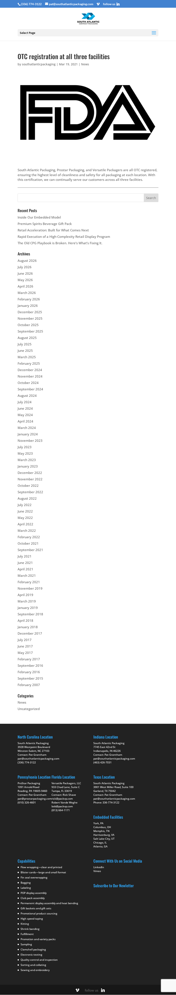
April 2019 (25, 595)
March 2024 (27, 428)
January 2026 (28, 305)
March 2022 (27, 530)
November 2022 (30, 479)
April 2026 (25, 286)
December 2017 (30, 633)
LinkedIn (98, 867)
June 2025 (25, 350)
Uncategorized (29, 709)
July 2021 (25, 556)
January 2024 (28, 434)
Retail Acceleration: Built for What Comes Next (53, 230)
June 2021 (25, 562)
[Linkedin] (118, 4)
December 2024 (30, 370)
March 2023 (27, 460)
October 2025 (28, 325)
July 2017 (25, 640)
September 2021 (30, 550)
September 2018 (30, 614)
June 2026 (25, 273)
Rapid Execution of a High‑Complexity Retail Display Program (64, 236)
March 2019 (27, 601)
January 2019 (28, 607)
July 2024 (25, 402)
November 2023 (30, 440)
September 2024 (30, 389)
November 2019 (30, 588)
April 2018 (25, 620)
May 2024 (25, 415)
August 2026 (27, 260)
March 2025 (27, 357)
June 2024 (25, 408)
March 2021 (27, 575)
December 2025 (30, 312)
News (85, 64)
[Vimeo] (98, 4)
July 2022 (25, 505)
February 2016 (29, 672)
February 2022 (29, 537)
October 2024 (28, 383)
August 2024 (27, 395)
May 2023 (25, 453)
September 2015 (30, 678)
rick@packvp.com (62, 798)
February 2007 (29, 685)
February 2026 (29, 299)
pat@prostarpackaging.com (35, 798)
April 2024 (25, 421)
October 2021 (28, 543)
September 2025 (30, 331)
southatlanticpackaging (39, 64)
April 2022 (25, 524)
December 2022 (30, 473)
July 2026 (25, 267)
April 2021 (25, 569)
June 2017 (25, 646)
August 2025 (27, 338)
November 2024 (30, 376)
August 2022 (27, 498)
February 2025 (29, 363)
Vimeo (97, 871)
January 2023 (28, 466)
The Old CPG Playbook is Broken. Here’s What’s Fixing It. (60, 243)
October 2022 (28, 485)
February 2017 (29, 659)
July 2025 (25, 344)
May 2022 (25, 517)
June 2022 (25, 511)
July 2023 (25, 447)
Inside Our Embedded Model (39, 217)
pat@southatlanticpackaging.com (38, 758)
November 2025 (30, 318)
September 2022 (30, 492)
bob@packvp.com (62, 806)
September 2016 (30, 665)
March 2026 (27, 293)
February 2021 (29, 582)
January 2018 (28, 627)
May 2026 (25, 280)
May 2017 (25, 652)
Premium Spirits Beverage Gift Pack (45, 224)
